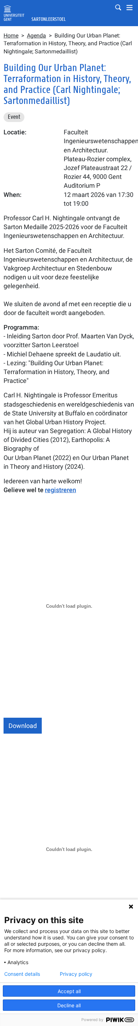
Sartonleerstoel (48, 19)
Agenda (36, 35)
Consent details (22, 974)
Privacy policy (76, 974)
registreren (60, 490)
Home (11, 35)
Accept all (69, 991)
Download (22, 725)
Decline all (69, 1005)
